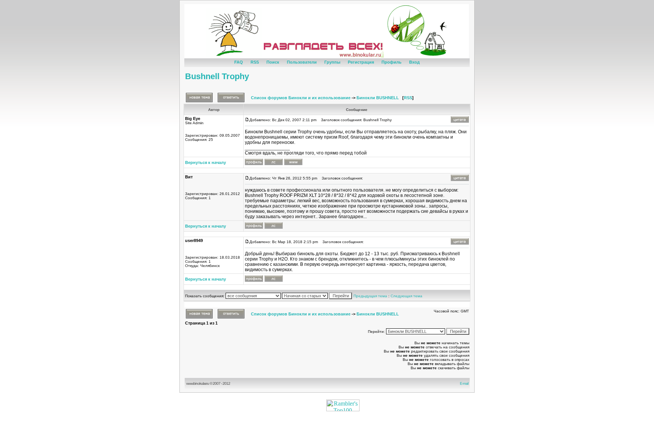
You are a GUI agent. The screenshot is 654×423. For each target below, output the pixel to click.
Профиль (392, 62)
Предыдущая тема (370, 296)
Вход (414, 62)
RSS (255, 62)
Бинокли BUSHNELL (378, 97)
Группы (332, 62)
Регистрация (361, 62)
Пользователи (302, 62)
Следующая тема (406, 296)
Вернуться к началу (205, 162)
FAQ (238, 62)
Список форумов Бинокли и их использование (300, 97)
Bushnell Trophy (217, 76)
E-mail (465, 383)
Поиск (272, 62)
